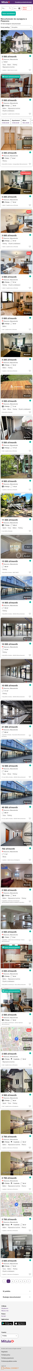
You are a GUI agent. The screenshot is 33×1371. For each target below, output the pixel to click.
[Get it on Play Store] (7, 1323)
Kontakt (3, 1316)
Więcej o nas (4, 1310)
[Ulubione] (12, 2)
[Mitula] (5, 2)
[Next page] (28, 1281)
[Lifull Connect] (10, 1369)
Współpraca (4, 1308)
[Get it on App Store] (20, 1323)
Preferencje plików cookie (9, 1361)
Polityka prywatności (7, 1358)
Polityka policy (5, 1355)
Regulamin (4, 1351)
